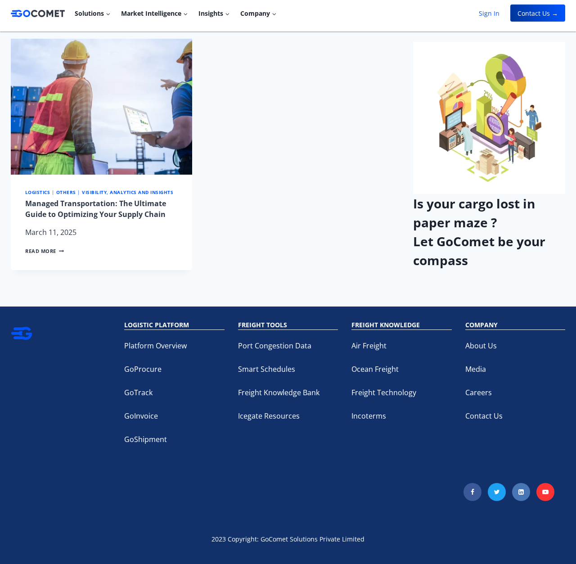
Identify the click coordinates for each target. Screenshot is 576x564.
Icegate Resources (269, 416)
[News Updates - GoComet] (38, 13)
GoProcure (143, 369)
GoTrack (138, 392)
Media (475, 369)
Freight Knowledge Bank (279, 392)
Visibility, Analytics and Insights (127, 192)
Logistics (37, 192)
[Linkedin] (521, 492)
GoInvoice (141, 416)
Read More (44, 251)
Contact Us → (538, 13)
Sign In (489, 13)
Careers (478, 392)
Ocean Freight (375, 369)
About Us (481, 346)
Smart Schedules (266, 369)
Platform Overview (155, 346)
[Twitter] (497, 492)
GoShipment (145, 439)
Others (66, 192)
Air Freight (369, 346)
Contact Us (484, 416)
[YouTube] (545, 492)
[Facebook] (473, 492)
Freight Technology (383, 392)
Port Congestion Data (274, 346)
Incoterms (368, 416)
